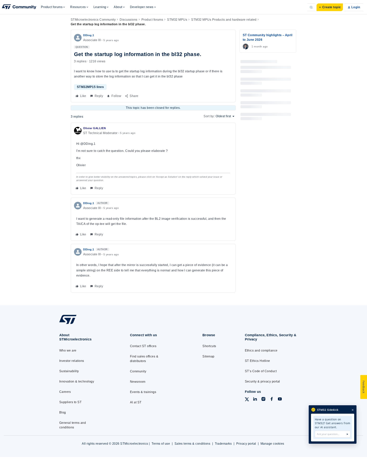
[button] (330, 7)
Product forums (152, 19)
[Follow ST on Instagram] (263, 400)
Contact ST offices (143, 346)
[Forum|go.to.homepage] (19, 7)
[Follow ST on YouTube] (280, 400)
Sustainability (69, 371)
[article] (153, 158)
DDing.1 (88, 35)
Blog (62, 412)
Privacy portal (246, 443)
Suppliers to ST (70, 402)
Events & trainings (143, 392)
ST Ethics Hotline (257, 360)
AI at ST (136, 402)
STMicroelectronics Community (93, 19)
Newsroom (137, 381)
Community (138, 371)
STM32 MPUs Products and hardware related (223, 19)
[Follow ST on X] (247, 400)
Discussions (128, 19)
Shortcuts (209, 346)
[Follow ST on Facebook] (271, 400)
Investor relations (71, 360)
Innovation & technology (76, 381)
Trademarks (223, 443)
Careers (65, 391)
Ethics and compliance (261, 350)
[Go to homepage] (87, 324)
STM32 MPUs (177, 19)
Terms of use (161, 443)
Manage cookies (272, 443)
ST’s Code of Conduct (261, 371)
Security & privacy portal (262, 381)
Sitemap (208, 356)
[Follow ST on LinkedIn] (255, 400)
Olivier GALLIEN (94, 128)
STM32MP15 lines (90, 87)
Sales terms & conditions (192, 443)
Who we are (67, 350)
